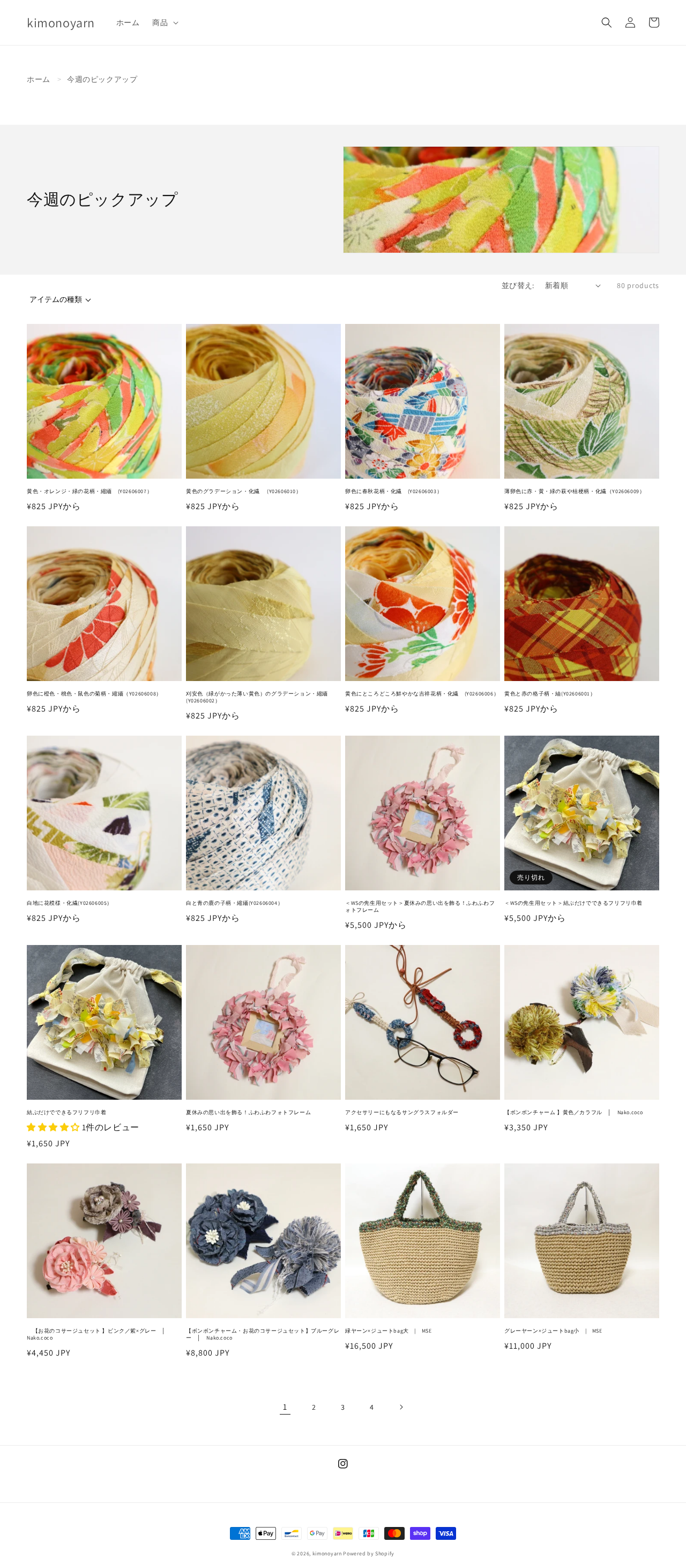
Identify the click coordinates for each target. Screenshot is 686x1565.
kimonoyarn (327, 1553)
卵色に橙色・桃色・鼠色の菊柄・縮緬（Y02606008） (94, 693)
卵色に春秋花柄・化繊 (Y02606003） (393, 491)
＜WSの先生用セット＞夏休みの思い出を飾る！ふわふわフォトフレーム (420, 906)
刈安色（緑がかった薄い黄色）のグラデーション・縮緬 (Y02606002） (260, 697)
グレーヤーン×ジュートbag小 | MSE (553, 1330)
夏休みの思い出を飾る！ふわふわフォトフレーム (248, 1112)
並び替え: (518, 285)
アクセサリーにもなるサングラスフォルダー (402, 1112)
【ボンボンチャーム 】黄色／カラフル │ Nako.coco (576, 1112)
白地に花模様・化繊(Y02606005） (70, 902)
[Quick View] (171, 473)
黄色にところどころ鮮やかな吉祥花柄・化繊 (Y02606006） (422, 693)
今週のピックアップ (102, 79)
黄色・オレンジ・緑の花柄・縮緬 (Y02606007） (89, 491)
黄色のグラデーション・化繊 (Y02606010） (244, 491)
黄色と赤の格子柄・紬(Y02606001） (550, 693)
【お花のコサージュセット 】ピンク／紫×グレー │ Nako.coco (99, 1334)
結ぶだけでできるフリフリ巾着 (66, 1112)
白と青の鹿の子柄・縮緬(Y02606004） (234, 902)
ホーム (38, 79)
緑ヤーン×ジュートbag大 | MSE (388, 1330)
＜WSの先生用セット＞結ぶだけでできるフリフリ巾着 (573, 902)
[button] (164, 22)
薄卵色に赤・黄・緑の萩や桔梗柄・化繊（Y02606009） (574, 491)
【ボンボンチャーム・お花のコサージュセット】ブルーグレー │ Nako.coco (262, 1334)
